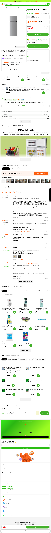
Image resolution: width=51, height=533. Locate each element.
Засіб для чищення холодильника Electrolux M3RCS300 (35, 76)
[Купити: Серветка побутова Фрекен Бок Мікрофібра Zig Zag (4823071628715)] (30, 345)
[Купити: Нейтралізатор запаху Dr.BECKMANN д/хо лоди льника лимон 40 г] (14, 328)
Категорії (4, 480)
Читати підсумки (13, 69)
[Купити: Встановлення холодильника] (38, 375)
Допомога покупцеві (7, 472)
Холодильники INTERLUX (27, 7)
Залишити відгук (41, 173)
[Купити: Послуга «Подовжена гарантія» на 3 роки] (13, 394)
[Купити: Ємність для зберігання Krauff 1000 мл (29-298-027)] (30, 328)
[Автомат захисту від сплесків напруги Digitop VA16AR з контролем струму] (7, 76)
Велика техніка (13, 7)
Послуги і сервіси (6, 468)
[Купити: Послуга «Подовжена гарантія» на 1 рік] (13, 385)
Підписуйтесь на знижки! (7, 441)
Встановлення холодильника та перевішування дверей (22, 87)
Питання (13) (15, 168)
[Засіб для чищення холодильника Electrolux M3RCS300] (28, 76)
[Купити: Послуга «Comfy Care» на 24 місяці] (38, 394)
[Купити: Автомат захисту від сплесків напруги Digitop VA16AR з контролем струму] (14, 312)
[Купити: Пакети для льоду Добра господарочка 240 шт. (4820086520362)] (47, 328)
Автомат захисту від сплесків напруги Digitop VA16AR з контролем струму (16, 76)
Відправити (25, 448)
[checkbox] (6, 294)
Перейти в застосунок (49, 195)
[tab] (7, 105)
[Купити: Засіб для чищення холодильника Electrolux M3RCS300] (30, 312)
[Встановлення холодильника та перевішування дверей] (7, 88)
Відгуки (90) (5, 168)
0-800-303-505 (7, 486)
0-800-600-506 (7, 488)
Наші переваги (5, 476)
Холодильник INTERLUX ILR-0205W (31, 198)
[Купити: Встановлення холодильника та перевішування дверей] (14, 375)
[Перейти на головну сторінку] (2, 7)
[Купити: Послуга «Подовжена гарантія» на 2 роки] (38, 385)
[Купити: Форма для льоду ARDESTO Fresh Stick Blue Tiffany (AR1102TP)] (47, 312)
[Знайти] (48, 4)
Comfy (3, 464)
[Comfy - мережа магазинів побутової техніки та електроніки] (2, 4)
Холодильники (19, 7)
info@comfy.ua (6, 492)
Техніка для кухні (6, 7)
